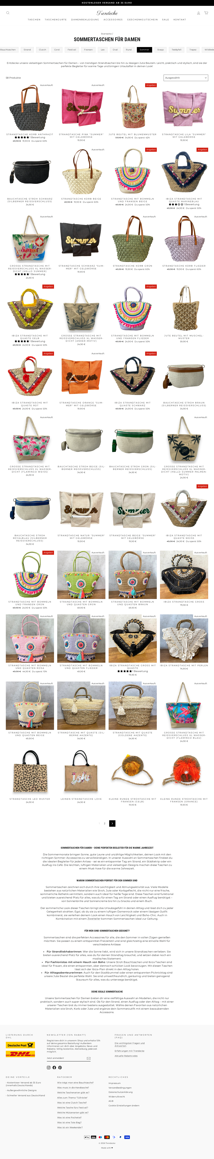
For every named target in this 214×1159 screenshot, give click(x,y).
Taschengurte (56, 19)
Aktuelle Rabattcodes (126, 1056)
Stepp (160, 49)
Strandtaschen (143, 951)
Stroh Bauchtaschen (129, 962)
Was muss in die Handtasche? (73, 1087)
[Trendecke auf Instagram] (48, 1067)
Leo (103, 49)
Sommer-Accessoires (67, 857)
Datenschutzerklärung (121, 1092)
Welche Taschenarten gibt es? (73, 1092)
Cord (57, 49)
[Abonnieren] (89, 1058)
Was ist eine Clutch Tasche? (72, 1102)
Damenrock (125, 911)
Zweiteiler (93, 918)
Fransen (88, 49)
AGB (111, 1101)
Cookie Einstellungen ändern (124, 1105)
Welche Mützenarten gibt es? (73, 1112)
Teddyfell (176, 49)
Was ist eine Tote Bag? (69, 1122)
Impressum (115, 1083)
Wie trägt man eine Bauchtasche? (75, 1082)
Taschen (34, 19)
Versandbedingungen (120, 1088)
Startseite (106, 34)
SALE (165, 19)
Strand (27, 49)
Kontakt (180, 19)
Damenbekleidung (85, 19)
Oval (115, 49)
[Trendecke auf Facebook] (54, 1067)
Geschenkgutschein (142, 19)
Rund (129, 49)
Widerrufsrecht (117, 1096)
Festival (72, 49)
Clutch (42, 49)
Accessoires (113, 19)
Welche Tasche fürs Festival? (72, 1107)
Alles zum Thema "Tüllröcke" (72, 1097)
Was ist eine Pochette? (69, 1117)
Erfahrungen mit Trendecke (129, 1051)
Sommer (144, 49)
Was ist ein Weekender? (70, 1127)
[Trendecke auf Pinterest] (60, 1067)
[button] (22, 137)
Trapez (193, 49)
